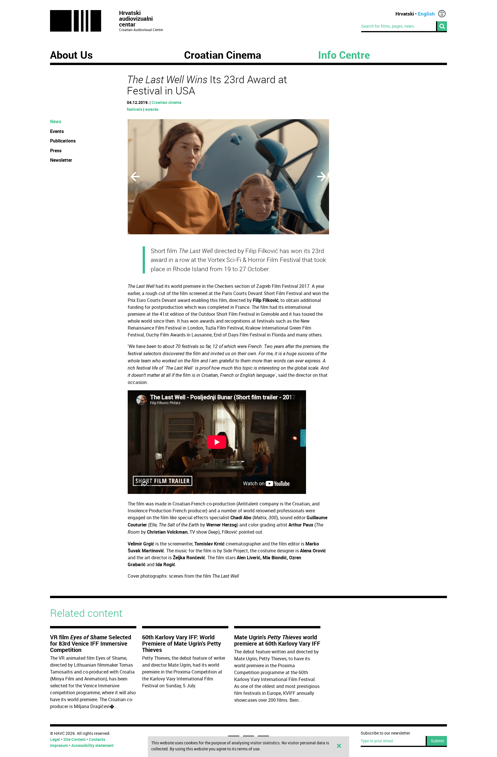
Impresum (59, 745)
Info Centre (344, 55)
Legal (55, 739)
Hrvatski (404, 13)
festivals (134, 109)
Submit (437, 740)
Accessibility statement (92, 745)
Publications (63, 141)
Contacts (97, 739)
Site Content (74, 739)
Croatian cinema (166, 102)
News (55, 121)
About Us (71, 55)
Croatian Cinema (222, 55)
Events (57, 131)
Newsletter (61, 160)
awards (151, 109)
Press (56, 150)
